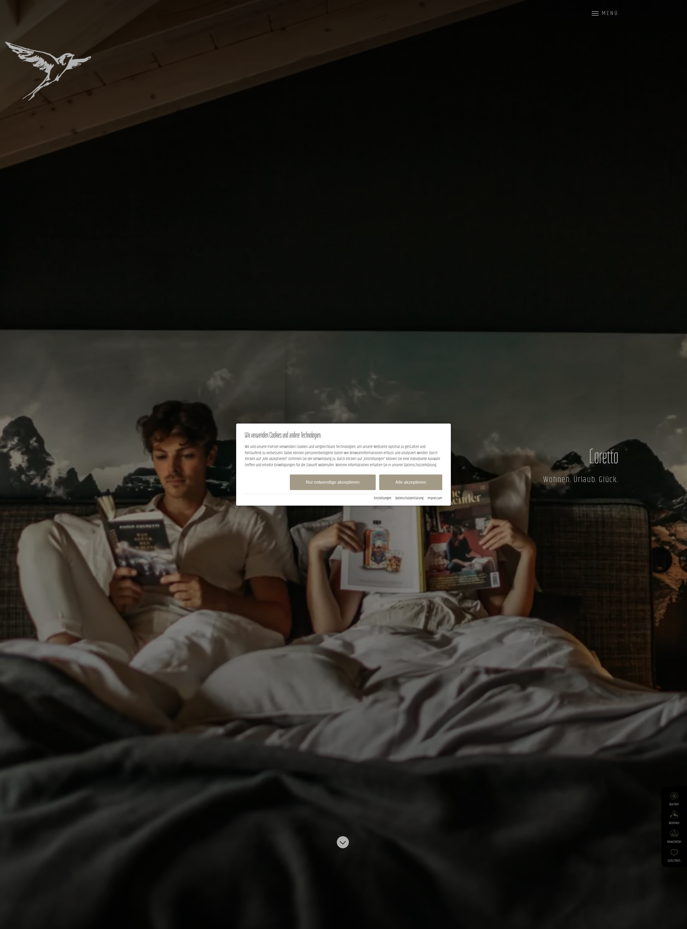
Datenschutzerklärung (409, 498)
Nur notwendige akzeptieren (333, 482)
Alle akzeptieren (410, 482)
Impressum (434, 498)
